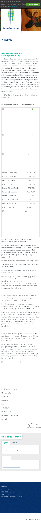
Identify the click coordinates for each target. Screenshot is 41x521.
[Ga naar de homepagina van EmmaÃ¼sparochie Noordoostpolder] (11, 16)
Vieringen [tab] (6, 458)
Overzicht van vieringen (10, 466)
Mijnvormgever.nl (35, 519)
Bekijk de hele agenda (10, 451)
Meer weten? (13, 6)
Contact (4, 487)
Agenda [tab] (5, 443)
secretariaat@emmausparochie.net (11, 496)
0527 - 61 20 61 (6, 494)
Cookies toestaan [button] (33, 4)
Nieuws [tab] (14, 443)
